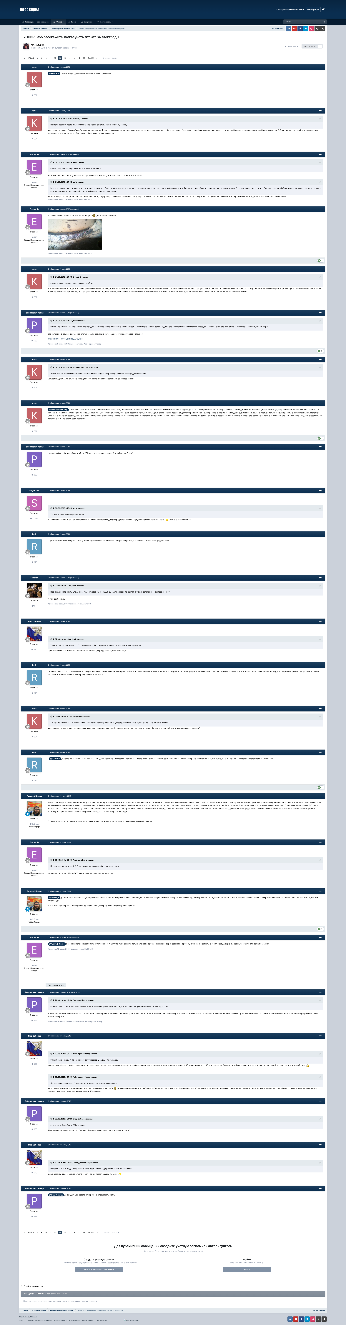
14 (65, 58)
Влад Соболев (34, 621)
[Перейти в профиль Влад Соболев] (34, 634)
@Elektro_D (54, 73)
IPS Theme (23, 1317)
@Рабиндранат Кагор (58, 410)
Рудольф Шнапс (34, 796)
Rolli (34, 534)
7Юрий (40, 45)
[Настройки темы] (324, 9)
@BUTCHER (55, 759)
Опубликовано (59, 67)
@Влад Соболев (56, 1195)
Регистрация (313, 9)
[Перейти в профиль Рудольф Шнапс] (34, 808)
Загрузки (88, 22)
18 (84, 58)
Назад (31, 58)
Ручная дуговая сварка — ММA (62, 48)
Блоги (73, 22)
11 (50, 58)
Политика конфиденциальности (39, 1320)
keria (34, 67)
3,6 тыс (35, 824)
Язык (21, 1320)
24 (35, 606)
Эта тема (314, 22)
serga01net (34, 490)
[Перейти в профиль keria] (34, 79)
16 (74, 58)
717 (35, 182)
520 (35, 649)
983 (35, 341)
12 (55, 58)
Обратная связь (60, 1320)
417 (35, 562)
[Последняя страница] (97, 58)
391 (35, 95)
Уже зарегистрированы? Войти (290, 9)
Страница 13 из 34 (110, 58)
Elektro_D (34, 154)
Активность (105, 22)
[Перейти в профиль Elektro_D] (34, 167)
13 (60, 58)
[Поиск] (324, 22)
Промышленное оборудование (81, 1320)
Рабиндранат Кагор (34, 313)
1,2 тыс (35, 518)
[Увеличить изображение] (93, 215)
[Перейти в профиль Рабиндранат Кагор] (34, 325)
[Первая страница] (24, 58)
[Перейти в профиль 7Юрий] (26, 46)
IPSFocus (33, 1317)
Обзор (59, 22)
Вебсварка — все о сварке (36, 22)
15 (70, 58)
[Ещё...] (320, 67)
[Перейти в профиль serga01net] (34, 503)
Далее (91, 58)
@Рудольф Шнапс (56, 944)
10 (46, 58)
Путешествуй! (101, 1320)
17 (79, 58)
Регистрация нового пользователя (99, 1269)
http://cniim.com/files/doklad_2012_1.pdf (65, 339)
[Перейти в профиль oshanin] (34, 590)
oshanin (34, 578)
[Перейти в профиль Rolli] (34, 546)
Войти (247, 1269)
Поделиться (292, 46)
